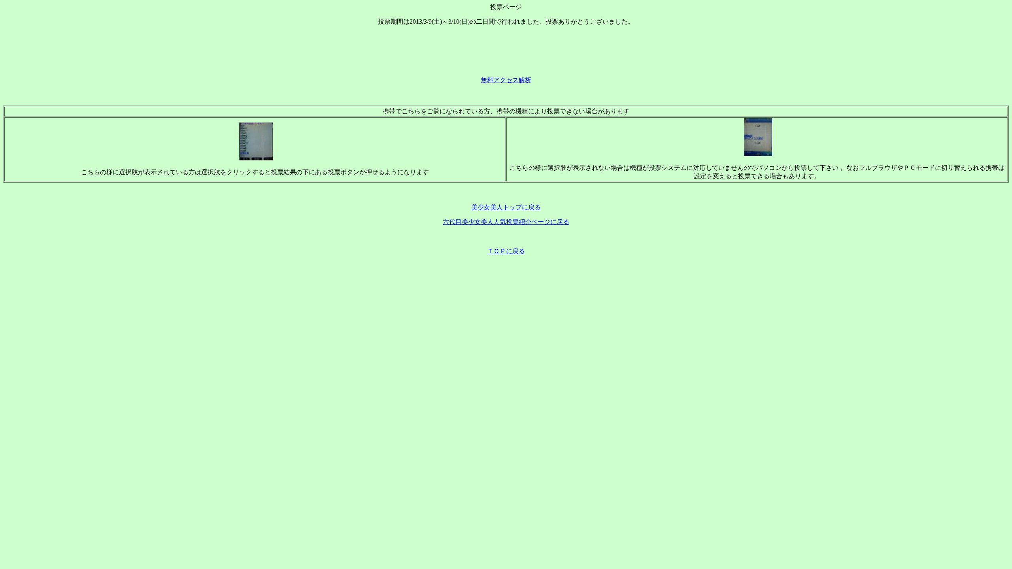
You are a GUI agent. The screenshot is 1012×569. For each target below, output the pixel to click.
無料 (487, 80)
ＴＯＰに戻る (506, 251)
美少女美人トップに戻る (506, 207)
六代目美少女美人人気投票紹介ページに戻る (506, 222)
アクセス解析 (512, 80)
